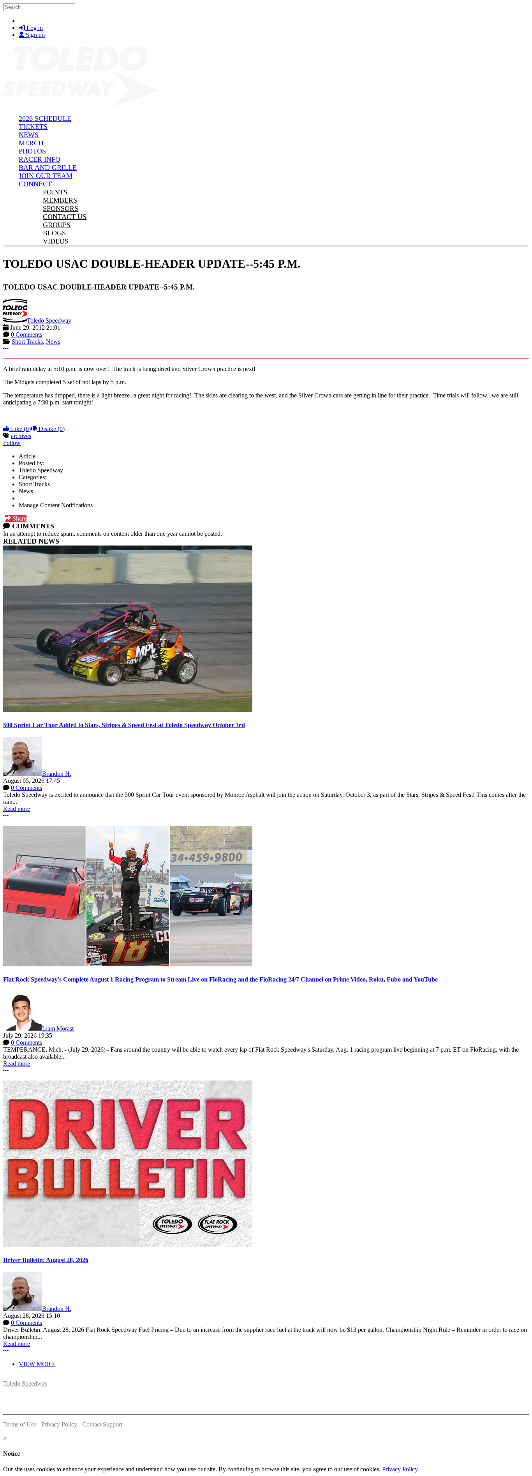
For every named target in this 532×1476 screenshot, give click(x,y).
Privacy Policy (59, 1424)
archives (21, 436)
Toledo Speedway (49, 320)
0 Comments (26, 334)
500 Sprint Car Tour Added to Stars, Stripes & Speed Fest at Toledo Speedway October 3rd (124, 725)
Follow (12, 443)
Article (27, 456)
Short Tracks (27, 341)
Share (18, 518)
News (53, 341)
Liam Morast (58, 1028)
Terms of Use (19, 1424)
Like (20, 428)
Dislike (51, 428)
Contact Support (102, 1424)
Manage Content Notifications (56, 505)
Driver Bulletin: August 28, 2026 (45, 1260)
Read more (16, 808)
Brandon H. (56, 773)
